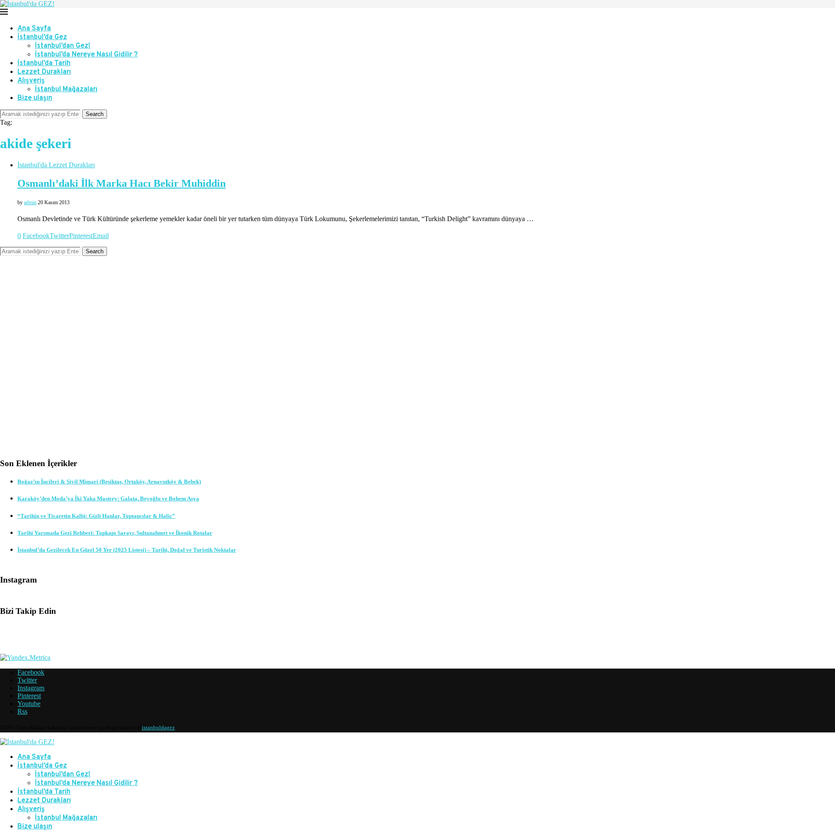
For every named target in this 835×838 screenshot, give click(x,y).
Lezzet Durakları (44, 72)
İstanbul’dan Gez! (62, 46)
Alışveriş (31, 80)
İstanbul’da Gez (42, 37)
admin (30, 202)
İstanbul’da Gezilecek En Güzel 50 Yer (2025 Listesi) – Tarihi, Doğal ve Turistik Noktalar (126, 550)
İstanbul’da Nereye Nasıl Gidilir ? (86, 54)
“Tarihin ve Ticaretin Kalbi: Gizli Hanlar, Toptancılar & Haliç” (96, 516)
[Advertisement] (261, 363)
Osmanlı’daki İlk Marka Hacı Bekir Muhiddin (121, 183)
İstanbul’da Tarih (43, 63)
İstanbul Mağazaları (66, 89)
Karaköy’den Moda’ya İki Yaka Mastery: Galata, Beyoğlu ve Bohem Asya (108, 498)
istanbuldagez (158, 727)
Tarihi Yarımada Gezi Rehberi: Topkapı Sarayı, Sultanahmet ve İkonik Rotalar (114, 533)
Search (95, 114)
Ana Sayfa (34, 28)
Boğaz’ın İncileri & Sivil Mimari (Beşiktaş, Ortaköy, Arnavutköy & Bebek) (109, 481)
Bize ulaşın (34, 98)
